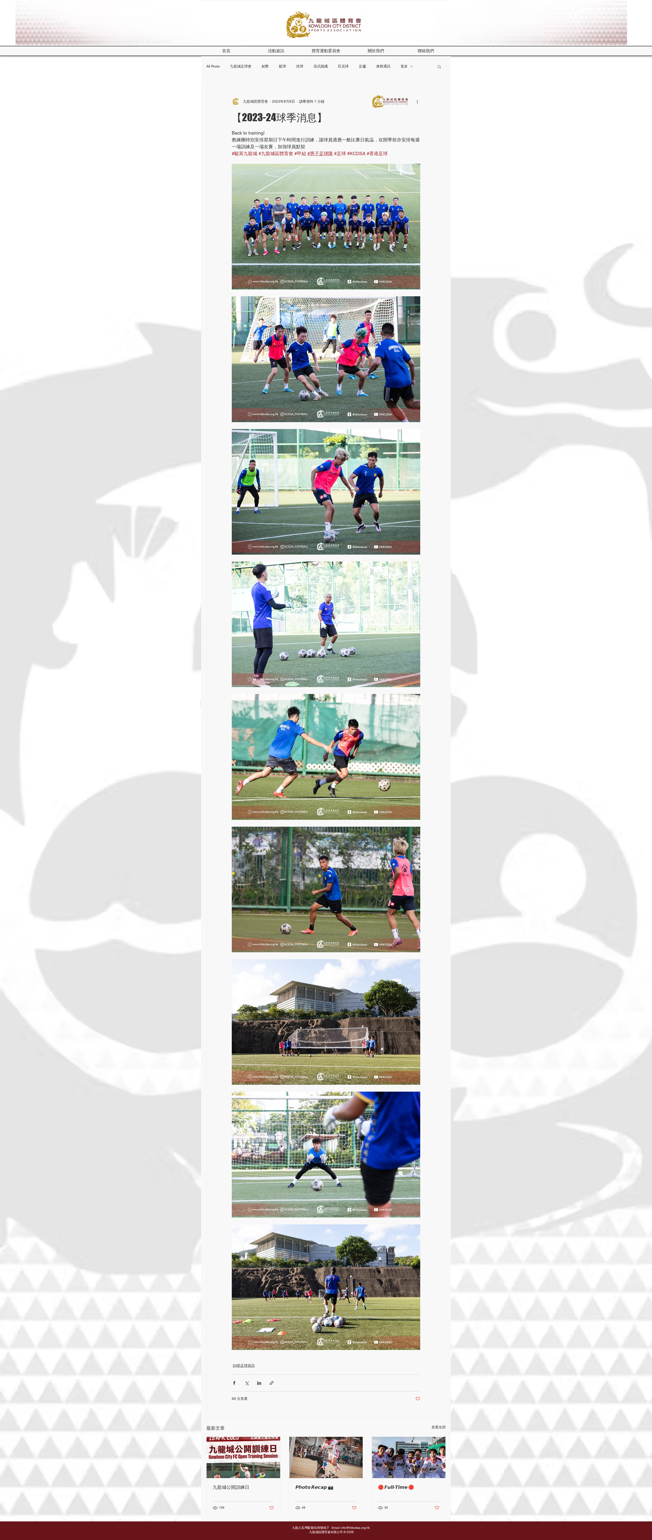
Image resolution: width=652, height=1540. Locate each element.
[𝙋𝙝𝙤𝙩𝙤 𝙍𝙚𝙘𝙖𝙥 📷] (326, 1457)
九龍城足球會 (240, 66)
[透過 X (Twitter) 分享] (246, 1383)
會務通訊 (383, 66)
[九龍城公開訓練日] (243, 1457)
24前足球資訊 (244, 1365)
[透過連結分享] (271, 1383)
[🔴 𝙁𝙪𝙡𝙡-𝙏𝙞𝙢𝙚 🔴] (408, 1457)
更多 (404, 66)
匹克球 (343, 66)
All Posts (213, 66)
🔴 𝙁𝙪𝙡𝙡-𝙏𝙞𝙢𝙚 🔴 (396, 1487)
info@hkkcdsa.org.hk (355, 1528)
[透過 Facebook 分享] (234, 1383)
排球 (299, 66)
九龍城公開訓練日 (231, 1487)
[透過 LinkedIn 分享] (259, 1383)
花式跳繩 (321, 66)
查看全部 (438, 1427)
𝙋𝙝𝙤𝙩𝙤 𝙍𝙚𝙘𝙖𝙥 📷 (314, 1487)
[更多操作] (417, 101)
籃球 (282, 66)
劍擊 (265, 66)
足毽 (362, 66)
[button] (376, 51)
